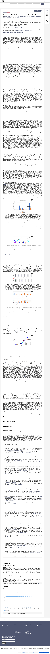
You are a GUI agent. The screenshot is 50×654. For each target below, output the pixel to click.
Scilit (18, 450)
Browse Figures (13, 32)
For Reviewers (16, 626)
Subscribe (3, 643)
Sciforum (26, 625)
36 (9, 409)
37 (38, 409)
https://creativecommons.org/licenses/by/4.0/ (28, 560)
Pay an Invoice (4, 626)
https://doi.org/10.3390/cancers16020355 (17, 27)
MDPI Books (27, 626)
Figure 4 (10, 254)
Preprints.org (27, 627)
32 (33, 225)
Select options (4, 639)
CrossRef (15, 450)
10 (14, 72)
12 (18, 74)
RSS (16, 619)
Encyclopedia (27, 631)
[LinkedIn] (7, 565)
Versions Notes (20, 32)
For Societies (15, 631)
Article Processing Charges (5, 625)
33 (5, 362)
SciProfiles (27, 630)
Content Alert (20, 619)
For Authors (15, 625)
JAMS (26, 632)
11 (15, 72)
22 (39, 398)
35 (8, 409)
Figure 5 (16, 331)
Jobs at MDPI (3, 630)
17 (11, 76)
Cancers (3, 619)
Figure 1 (5, 184)
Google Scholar (10, 450)
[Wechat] (11, 565)
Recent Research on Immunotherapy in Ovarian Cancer (23, 30)
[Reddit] (12, 565)
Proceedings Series (28, 633)
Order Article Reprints (38, 10)
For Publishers (16, 630)
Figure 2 (23, 226)
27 (4, 91)
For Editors (15, 627)
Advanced (46, 4)
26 (12, 89)
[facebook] (9, 565)
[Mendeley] (14, 565)
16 (21, 74)
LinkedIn (38, 625)
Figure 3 (6, 254)
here (38, 583)
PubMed (20, 450)
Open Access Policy (4, 627)
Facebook (38, 626)
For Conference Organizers (17, 632)
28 (33, 143)
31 (34, 143)
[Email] (4, 565)
